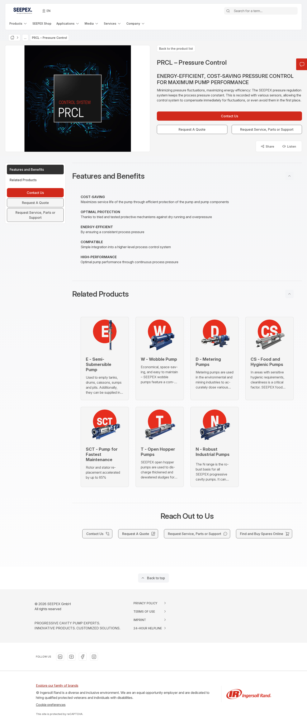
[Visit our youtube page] (71, 657)
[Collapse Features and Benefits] (289, 176)
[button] (187, 176)
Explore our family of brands (57, 685)
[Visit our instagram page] (94, 657)
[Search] (228, 11)
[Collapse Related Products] (289, 294)
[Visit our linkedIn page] (60, 657)
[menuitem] (18, 23)
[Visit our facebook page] (83, 657)
